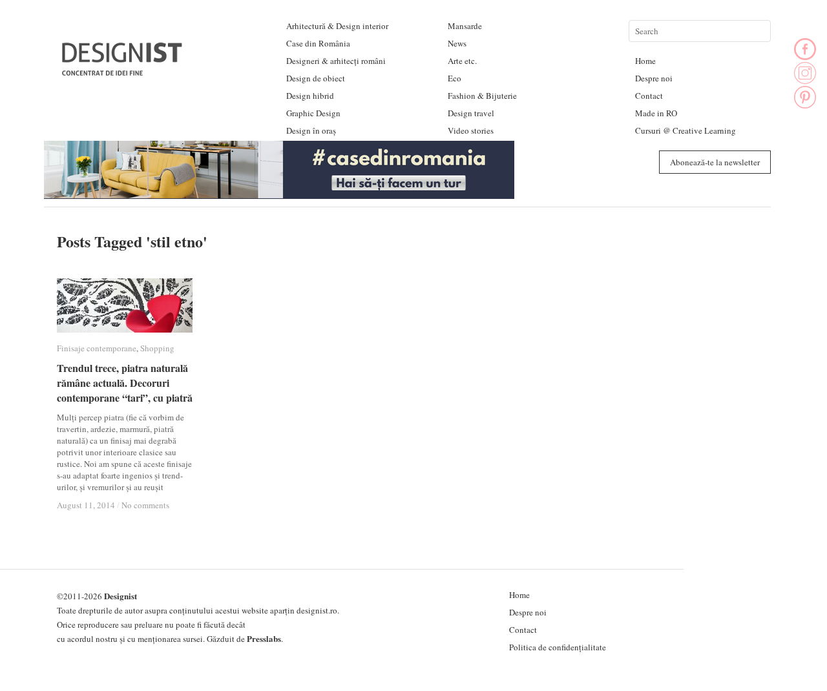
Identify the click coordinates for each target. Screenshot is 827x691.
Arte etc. (462, 61)
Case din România (318, 43)
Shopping (157, 348)
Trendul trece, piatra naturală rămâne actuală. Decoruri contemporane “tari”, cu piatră (125, 382)
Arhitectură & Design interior (337, 26)
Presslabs (264, 638)
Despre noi (654, 78)
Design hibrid (310, 95)
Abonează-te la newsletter (715, 162)
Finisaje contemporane (96, 348)
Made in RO (656, 113)
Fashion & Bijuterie (482, 95)
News (457, 43)
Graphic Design (313, 113)
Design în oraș (311, 130)
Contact (649, 95)
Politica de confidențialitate (557, 647)
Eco (454, 78)
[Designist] (123, 70)
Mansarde (465, 26)
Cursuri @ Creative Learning (685, 130)
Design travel (471, 113)
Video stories (471, 130)
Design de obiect (315, 78)
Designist (120, 596)
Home (645, 61)
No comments (145, 505)
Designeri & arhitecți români (336, 61)
